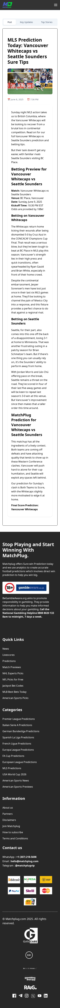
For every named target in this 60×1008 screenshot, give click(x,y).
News (5, 648)
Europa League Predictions (18, 749)
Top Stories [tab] (46, 22)
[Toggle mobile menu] (56, 5)
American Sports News (15, 780)
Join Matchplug (11, 826)
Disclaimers (9, 820)
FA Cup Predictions (13, 756)
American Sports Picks (15, 698)
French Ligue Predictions (16, 743)
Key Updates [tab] (26, 22)
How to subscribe (12, 832)
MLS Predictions (11, 768)
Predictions (9, 661)
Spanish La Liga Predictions (18, 737)
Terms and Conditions (15, 838)
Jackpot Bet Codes (12, 685)
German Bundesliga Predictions (20, 731)
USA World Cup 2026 (14, 774)
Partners (7, 813)
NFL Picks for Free (12, 679)
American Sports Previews (17, 786)
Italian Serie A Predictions (17, 725)
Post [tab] (10, 22)
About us (7, 807)
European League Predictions (19, 762)
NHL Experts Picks (12, 673)
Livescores (8, 655)
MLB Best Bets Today (14, 692)
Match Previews (11, 667)
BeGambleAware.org (14, 598)
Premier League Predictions (18, 719)
